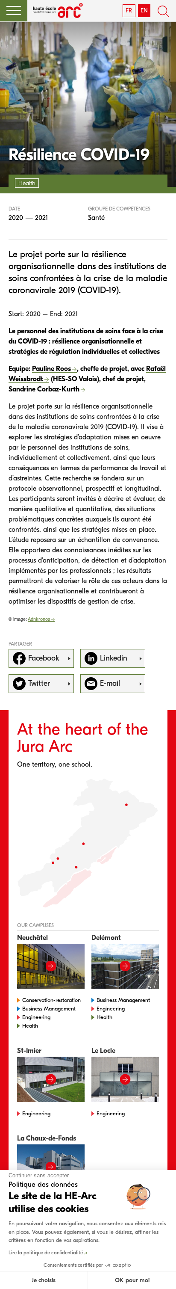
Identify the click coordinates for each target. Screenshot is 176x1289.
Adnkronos (39, 619)
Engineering (36, 1017)
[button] (13, 10)
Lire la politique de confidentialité (46, 1253)
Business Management (49, 1008)
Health (30, 1025)
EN (144, 10)
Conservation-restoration (51, 1000)
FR (129, 10)
